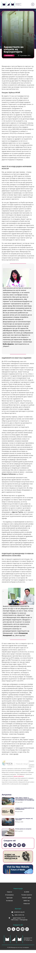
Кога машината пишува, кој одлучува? (24, 819)
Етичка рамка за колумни (23, 829)
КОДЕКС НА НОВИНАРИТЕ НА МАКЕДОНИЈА (24, 808)
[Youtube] (14, 845)
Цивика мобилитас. (19, 776)
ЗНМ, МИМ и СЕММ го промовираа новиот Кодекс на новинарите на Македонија (24, 799)
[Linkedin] (19, 845)
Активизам (9, 55)
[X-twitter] (10, 845)
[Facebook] (5, 845)
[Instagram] (23, 845)
